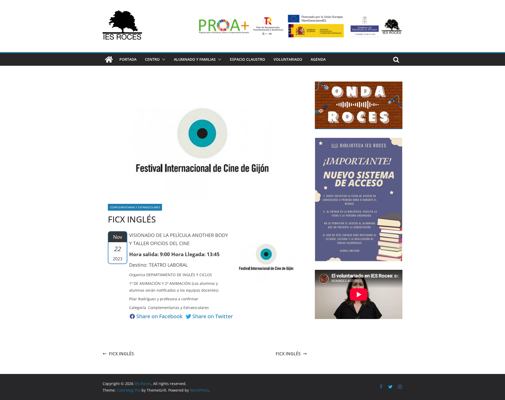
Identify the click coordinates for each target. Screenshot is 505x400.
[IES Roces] (109, 59)
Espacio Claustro (247, 59)
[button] (162, 59)
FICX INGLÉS (121, 354)
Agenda (318, 59)
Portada (128, 59)
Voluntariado (288, 59)
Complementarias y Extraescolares (135, 207)
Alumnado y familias (195, 59)
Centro (152, 59)
